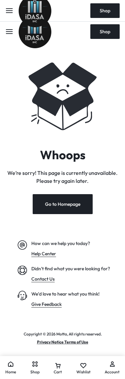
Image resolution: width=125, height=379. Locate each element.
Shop (105, 32)
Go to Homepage (62, 204)
